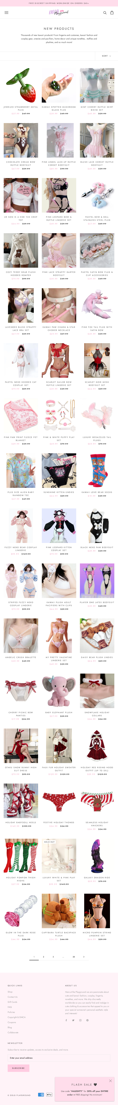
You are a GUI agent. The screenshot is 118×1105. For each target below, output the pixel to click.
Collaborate (13, 1032)
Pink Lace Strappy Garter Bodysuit (59, 274)
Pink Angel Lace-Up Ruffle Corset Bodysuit (59, 164)
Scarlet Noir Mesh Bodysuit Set (97, 384)
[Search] (105, 12)
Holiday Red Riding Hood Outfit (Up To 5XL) (97, 769)
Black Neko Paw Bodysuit (97, 547)
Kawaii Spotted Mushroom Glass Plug (59, 109)
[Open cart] (111, 12)
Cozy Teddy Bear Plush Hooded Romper (21, 274)
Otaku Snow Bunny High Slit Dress (21, 769)
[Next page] (84, 956)
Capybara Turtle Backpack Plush (59, 934)
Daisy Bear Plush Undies (97, 657)
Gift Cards (12, 1001)
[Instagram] (80, 1020)
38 (74, 956)
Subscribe (18, 1068)
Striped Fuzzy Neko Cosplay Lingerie (20, 604)
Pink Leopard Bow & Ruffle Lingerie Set (59, 218)
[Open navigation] (6, 12)
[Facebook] (66, 1020)
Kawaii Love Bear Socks (97, 492)
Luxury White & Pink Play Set (59, 879)
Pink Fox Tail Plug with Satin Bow (97, 329)
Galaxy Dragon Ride (97, 877)
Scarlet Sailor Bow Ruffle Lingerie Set (59, 384)
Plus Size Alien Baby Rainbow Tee (21, 494)
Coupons (12, 1022)
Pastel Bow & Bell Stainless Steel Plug (97, 218)
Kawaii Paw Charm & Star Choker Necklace (59, 329)
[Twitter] (73, 1020)
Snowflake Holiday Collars (97, 714)
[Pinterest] (87, 1020)
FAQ (10, 1007)
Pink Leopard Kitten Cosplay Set (59, 549)
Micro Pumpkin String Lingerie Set (97, 934)
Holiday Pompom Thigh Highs (21, 879)
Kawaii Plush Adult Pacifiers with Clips (59, 604)
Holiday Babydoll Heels (21, 822)
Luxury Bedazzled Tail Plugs (97, 439)
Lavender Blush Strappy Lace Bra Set (21, 329)
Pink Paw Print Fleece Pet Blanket (21, 439)
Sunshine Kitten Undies (59, 492)
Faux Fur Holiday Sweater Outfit (59, 769)
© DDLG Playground (19, 1095)
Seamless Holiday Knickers (97, 824)
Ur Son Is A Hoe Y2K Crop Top (21, 218)
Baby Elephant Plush (59, 712)
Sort (105, 56)
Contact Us (13, 996)
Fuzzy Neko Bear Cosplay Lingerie (21, 549)
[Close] (110, 1080)
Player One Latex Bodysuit (97, 602)
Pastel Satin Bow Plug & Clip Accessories (97, 274)
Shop (10, 991)
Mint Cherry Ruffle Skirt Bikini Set (97, 109)
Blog (10, 1027)
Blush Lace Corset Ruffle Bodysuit (97, 164)
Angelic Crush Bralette (20, 657)
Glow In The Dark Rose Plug (21, 934)
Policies (11, 1012)
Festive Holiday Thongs (59, 822)
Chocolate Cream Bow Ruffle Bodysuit (20, 164)
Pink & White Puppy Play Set (59, 439)
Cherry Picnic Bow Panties (21, 714)
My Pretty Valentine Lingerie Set (59, 659)
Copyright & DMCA (17, 1017)
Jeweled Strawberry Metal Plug (21, 109)
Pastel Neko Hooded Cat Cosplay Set (21, 384)
